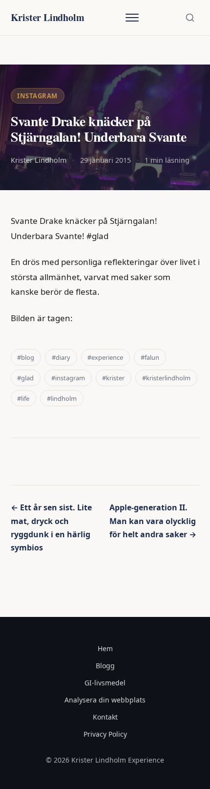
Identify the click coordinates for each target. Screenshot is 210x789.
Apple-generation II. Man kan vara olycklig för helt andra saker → (152, 520)
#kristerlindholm (166, 377)
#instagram (68, 377)
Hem (105, 648)
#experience (105, 357)
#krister (113, 377)
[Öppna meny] (132, 17)
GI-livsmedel (105, 682)
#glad (25, 377)
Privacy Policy (105, 734)
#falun (150, 357)
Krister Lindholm (47, 17)
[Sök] (190, 17)
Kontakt (105, 717)
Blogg (105, 665)
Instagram (37, 95)
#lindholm (62, 398)
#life (23, 398)
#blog (25, 357)
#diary (61, 357)
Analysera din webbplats (105, 699)
